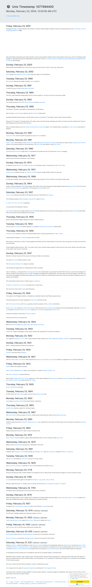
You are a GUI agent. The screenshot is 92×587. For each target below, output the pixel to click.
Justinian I (14, 545)
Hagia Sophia (67, 545)
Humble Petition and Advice (22, 506)
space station (28, 88)
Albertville (42, 102)
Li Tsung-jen (23, 237)
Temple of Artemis (17, 548)
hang (23, 422)
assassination (52, 451)
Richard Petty (18, 188)
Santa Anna (25, 458)
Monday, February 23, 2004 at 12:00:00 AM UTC (33, 583)
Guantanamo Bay (17, 401)
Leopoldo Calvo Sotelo (79, 142)
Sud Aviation (9, 211)
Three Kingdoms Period (49, 568)
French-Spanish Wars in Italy (13, 520)
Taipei (56, 233)
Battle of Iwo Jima (11, 308)
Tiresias (33, 380)
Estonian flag (18, 113)
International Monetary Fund (16, 264)
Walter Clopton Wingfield (13, 437)
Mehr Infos (75, 578)
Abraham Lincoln (19, 451)
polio (32, 226)
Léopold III (9, 352)
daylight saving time (29, 165)
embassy (59, 151)
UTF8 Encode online (60, 582)
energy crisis (19, 165)
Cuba (7, 401)
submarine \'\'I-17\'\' (19, 338)
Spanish (38, 520)
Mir (33, 88)
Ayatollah (8, 151)
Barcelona (20, 370)
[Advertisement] (46, 44)
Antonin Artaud (17, 380)
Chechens (14, 324)
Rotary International (11, 387)
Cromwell (44, 506)
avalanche (10, 81)
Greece (8, 366)
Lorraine (8, 479)
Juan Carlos (57, 144)
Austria (32, 81)
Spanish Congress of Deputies (48, 142)
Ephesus (26, 548)
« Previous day (10, 16)
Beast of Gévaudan (48, 483)
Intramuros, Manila (30, 313)
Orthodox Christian (38, 545)
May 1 (52, 465)
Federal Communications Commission (46, 359)
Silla (7, 568)
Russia (22, 88)
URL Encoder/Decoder (27, 582)
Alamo (10, 458)
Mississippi (19, 444)
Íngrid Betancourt (19, 74)
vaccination (17, 226)
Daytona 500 (72, 186)
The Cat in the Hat (17, 203)
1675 (75, 497)
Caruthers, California (31, 172)
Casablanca (37, 281)
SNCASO (74, 211)
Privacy (17, 582)
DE (7, 582)
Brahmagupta (9, 534)
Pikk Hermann (34, 113)
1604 (37, 135)
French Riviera (12, 415)
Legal (11, 582)
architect (26, 547)
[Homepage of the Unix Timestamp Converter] (9, 6)
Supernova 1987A (11, 135)
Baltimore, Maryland (67, 451)
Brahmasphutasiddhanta (26, 534)
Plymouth (10, 188)
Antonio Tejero (10, 142)
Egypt (57, 548)
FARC (7, 74)
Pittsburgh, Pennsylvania (46, 226)
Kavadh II (32, 538)
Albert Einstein (10, 370)
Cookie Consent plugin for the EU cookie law (79, 584)
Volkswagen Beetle (32, 272)
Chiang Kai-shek (10, 233)
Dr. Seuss (8, 203)
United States (61, 165)
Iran (29, 151)
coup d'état (39, 144)
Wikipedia (13, 577)
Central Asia (40, 324)
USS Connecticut (13, 374)
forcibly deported (31, 324)
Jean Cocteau (25, 378)
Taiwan (61, 233)
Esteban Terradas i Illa (49, 370)
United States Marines (29, 308)
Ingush (21, 324)
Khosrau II (8, 538)
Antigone (16, 378)
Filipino (25, 304)
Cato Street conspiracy (14, 465)
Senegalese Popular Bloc (29, 199)
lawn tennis (60, 437)
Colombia (27, 74)
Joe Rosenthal (40, 309)
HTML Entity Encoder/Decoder (44, 582)
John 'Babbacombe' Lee (31, 422)
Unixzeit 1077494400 (12, 583)
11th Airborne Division (14, 304)
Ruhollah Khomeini (16, 151)
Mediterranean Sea (61, 415)
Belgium (24, 352)
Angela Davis (9, 172)
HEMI (23, 186)
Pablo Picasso (53, 378)
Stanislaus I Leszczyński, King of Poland (43, 479)
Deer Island (62, 497)
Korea (34, 568)
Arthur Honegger (67, 378)
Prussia (15, 260)
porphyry (50, 548)
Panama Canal (39, 394)
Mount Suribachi (48, 308)
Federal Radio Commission (18, 359)
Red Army (34, 300)
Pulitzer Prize (55, 309)
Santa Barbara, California (62, 338)
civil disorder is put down (19, 285)
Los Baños (50, 304)
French (48, 520)
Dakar (42, 199)
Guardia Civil (29, 142)
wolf (21, 483)
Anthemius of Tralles (16, 547)
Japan (24, 289)
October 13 (70, 497)
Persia (15, 538)
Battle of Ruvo (29, 520)
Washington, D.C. (38, 451)
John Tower (73, 127)
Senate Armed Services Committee (35, 127)
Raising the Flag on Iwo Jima (22, 309)
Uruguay (50, 195)
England (31, 465)
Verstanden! (80, 582)
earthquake (28, 415)
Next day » (17, 16)
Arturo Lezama (10, 195)
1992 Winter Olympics (28, 102)
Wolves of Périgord (60, 483)
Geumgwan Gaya (28, 568)
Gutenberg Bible (12, 527)
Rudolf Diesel (9, 408)
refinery (50, 338)
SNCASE (32, 211)
